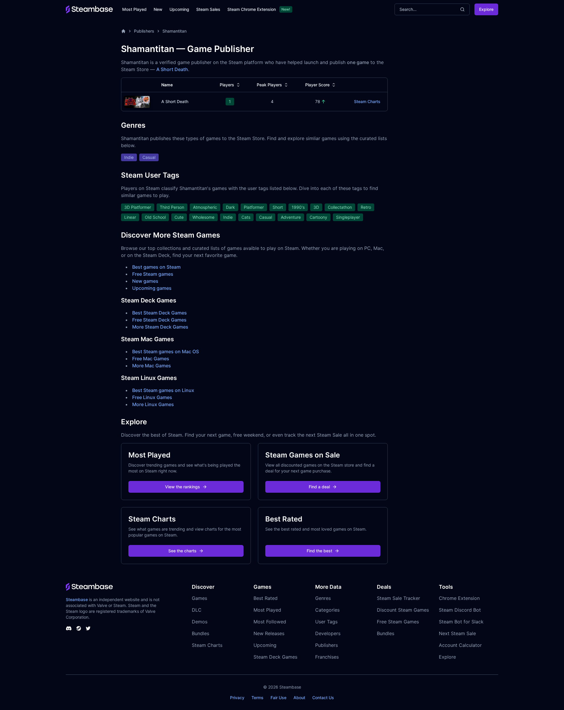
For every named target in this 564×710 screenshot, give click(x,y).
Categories (327, 610)
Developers (327, 633)
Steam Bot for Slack (461, 622)
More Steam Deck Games (160, 327)
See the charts (182, 550)
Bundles (200, 633)
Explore (486, 9)
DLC (197, 610)
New (158, 9)
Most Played (134, 9)
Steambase (77, 599)
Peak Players (269, 84)
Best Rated (266, 598)
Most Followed (270, 622)
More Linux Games (153, 404)
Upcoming (179, 9)
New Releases (269, 633)
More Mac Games (151, 366)
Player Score (317, 84)
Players (227, 84)
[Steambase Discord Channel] (69, 628)
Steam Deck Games (275, 657)
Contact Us (323, 697)
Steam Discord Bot (460, 610)
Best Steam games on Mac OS (165, 351)
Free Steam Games (398, 622)
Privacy (237, 697)
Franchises (327, 657)
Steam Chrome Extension (251, 9)
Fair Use (278, 697)
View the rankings (182, 486)
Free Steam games (152, 274)
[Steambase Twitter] (88, 628)
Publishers (144, 30)
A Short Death (172, 69)
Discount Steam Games (403, 610)
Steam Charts (367, 101)
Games (199, 598)
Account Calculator (460, 645)
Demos (199, 622)
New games (145, 281)
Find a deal (319, 486)
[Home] (123, 31)
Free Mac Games (150, 358)
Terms (257, 697)
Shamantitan (174, 30)
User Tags (326, 622)
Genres (323, 598)
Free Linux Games (152, 397)
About (299, 697)
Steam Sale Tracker (398, 598)
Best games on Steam (156, 267)
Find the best (319, 550)
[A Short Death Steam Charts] (137, 101)
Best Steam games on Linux (163, 390)
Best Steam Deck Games (159, 313)
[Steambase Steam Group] (78, 628)
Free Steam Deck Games (159, 320)
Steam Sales (208, 9)
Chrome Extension (459, 598)
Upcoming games (152, 288)
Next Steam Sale (457, 633)
